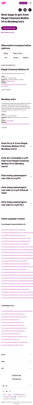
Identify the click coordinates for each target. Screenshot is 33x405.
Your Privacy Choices (8, 396)
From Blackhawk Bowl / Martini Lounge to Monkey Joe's (16, 311)
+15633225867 (10, 120)
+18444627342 (10, 81)
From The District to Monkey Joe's (10, 333)
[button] (30, 3)
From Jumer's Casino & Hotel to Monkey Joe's (13, 328)
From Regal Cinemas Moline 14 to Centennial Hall (15, 244)
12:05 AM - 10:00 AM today (9, 116)
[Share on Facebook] (25, 10)
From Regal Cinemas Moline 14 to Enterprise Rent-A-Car (17, 255)
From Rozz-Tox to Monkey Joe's (10, 319)
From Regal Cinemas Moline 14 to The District (14, 261)
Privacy (10, 394)
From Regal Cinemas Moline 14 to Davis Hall (13, 230)
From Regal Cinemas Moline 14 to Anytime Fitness (15, 289)
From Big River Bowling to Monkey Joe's (12, 322)
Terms (4, 394)
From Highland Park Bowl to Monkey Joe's (13, 314)
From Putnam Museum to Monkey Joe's (12, 345)
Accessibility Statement (19, 394)
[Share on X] (20, 10)
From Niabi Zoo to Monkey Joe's (10, 339)
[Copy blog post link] (30, 10)
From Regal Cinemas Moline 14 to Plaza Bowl (13, 269)
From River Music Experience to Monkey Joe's (14, 336)
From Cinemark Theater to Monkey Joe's (12, 325)
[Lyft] (3, 3)
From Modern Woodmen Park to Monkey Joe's (14, 316)
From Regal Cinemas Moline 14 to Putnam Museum (15, 263)
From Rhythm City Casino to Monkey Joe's (13, 331)
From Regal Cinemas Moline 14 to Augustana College (16, 241)
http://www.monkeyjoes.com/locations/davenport (15, 124)
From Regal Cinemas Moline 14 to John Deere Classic (16, 238)
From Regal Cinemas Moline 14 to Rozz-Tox (13, 235)
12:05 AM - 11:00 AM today (9, 78)
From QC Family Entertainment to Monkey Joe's (14, 342)
